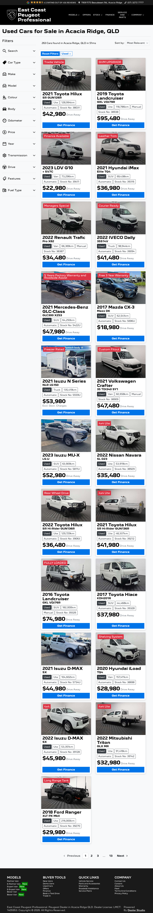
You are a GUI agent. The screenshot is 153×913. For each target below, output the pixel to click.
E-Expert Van (13, 889)
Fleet (117, 888)
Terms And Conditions (125, 891)
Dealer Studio (136, 910)
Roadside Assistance (89, 888)
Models (73, 15)
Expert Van (12, 886)
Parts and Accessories (89, 883)
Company (136, 15)
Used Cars (48, 886)
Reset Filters (50, 53)
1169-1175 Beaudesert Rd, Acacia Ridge (101, 2)
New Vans (48, 881)
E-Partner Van (14, 884)
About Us (119, 886)
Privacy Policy (121, 893)
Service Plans (85, 891)
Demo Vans (48, 883)
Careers (118, 883)
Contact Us (120, 881)
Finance (110, 15)
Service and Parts (122, 14)
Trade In (47, 896)
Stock (96, 15)
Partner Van (13, 881)
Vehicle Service (86, 881)
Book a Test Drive (51, 893)
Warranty (83, 886)
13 (111, 855)
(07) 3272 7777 (135, 2)
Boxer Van (12, 892)
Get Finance (66, 125)
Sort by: (119, 43)
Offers (87, 15)
